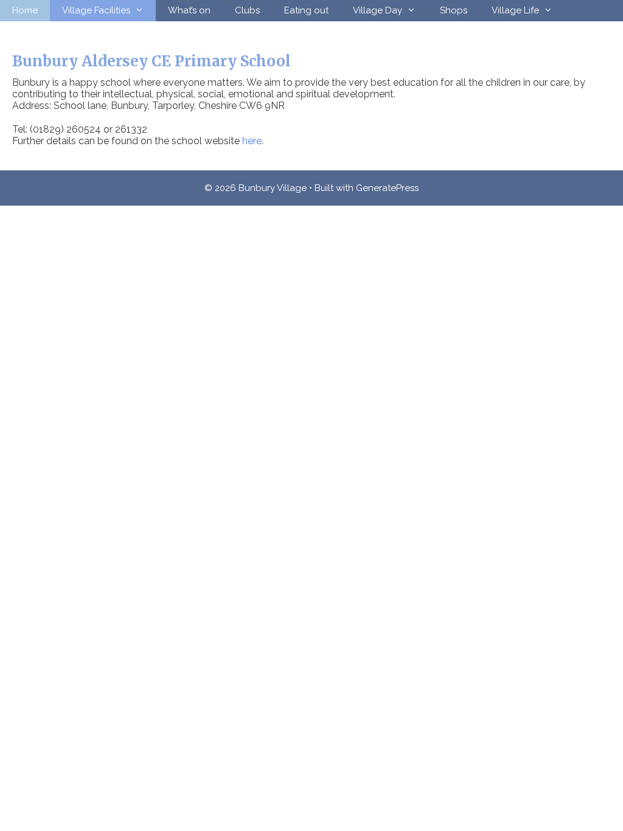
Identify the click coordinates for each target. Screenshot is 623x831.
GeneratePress (387, 188)
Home (25, 10)
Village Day (377, 10)
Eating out (306, 10)
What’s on (189, 10)
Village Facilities (96, 10)
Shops (453, 10)
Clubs (247, 10)
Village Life (515, 10)
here (252, 141)
